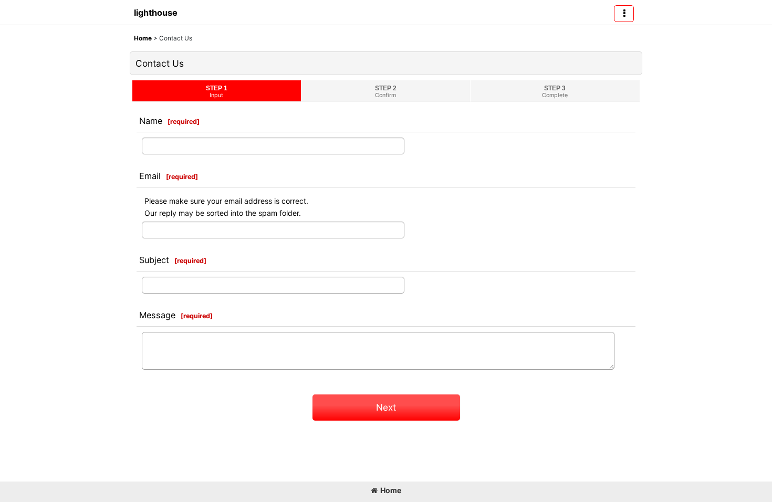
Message (157, 315)
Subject (154, 260)
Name (150, 121)
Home (390, 490)
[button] (624, 13)
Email (150, 176)
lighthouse (156, 12)
